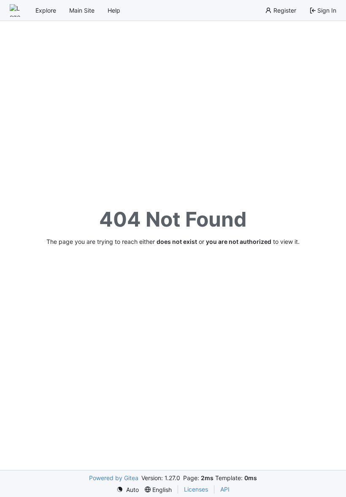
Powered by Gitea (113, 477)
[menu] (127, 489)
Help (114, 10)
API (225, 489)
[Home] (16, 10)
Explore (45, 10)
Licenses (196, 489)
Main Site (82, 10)
